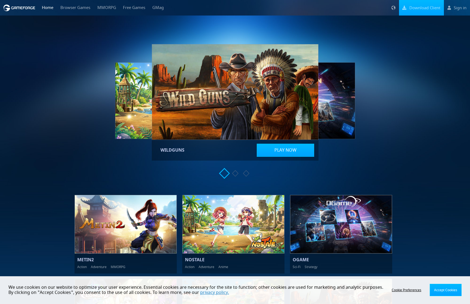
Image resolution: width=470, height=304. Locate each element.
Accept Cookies (445, 290)
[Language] (393, 8)
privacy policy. (214, 292)
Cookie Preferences (406, 290)
